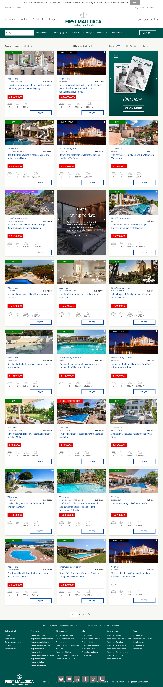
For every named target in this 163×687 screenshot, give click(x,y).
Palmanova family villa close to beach (129, 503)
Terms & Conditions (13, 642)
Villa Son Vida (87, 655)
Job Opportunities (148, 19)
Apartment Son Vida (115, 655)
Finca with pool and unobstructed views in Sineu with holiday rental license (79, 366)
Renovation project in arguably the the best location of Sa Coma (79, 156)
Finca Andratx (138, 635)
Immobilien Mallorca (68, 625)
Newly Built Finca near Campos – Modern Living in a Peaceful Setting (79, 575)
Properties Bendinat (39, 652)
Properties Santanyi (38, 659)
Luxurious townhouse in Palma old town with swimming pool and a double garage (29, 87)
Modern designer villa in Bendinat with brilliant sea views (26, 505)
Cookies (8, 645)
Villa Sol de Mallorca (90, 652)
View (40, 112)
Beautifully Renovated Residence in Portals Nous (131, 435)
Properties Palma (37, 662)
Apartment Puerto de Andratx (119, 639)
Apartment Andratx (114, 635)
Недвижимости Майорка (110, 625)
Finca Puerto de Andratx (142, 639)
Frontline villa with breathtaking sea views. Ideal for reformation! (28, 575)
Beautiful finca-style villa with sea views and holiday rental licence (28, 156)
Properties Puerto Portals (41, 645)
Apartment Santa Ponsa (116, 649)
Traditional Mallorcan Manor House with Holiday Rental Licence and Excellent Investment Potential (79, 507)
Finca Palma (137, 649)
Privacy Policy (10, 649)
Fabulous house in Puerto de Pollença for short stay (78, 296)
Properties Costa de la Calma (42, 655)
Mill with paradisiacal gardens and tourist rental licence (131, 296)
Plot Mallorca (61, 642)
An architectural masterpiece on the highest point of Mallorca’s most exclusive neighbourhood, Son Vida (80, 88)
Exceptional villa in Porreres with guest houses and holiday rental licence (130, 226)
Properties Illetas (37, 649)
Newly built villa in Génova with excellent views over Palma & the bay (130, 575)
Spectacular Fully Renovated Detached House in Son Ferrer (29, 366)
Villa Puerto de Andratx (91, 639)
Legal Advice (10, 639)
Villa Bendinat (87, 642)
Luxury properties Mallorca (67, 655)
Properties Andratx (38, 635)
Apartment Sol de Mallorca (117, 652)
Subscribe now (81, 235)
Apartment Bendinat (115, 642)
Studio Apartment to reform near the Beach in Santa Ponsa (81, 435)
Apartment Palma (114, 659)
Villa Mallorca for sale (64, 635)
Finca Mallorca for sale (65, 639)
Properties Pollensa (38, 665)
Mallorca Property (50, 625)
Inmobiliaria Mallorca (88, 625)
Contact (24, 19)
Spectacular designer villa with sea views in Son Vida (28, 296)
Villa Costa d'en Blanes (91, 645)
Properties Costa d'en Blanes (42, 639)
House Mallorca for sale (65, 659)
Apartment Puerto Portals (117, 645)
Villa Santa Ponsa (88, 649)
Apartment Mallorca (64, 652)
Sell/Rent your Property (46, 19)
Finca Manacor (138, 645)
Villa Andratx (87, 635)
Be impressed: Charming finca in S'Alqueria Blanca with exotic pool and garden (28, 226)
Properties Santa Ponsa (40, 642)
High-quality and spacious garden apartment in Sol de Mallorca (29, 435)
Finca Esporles (138, 642)
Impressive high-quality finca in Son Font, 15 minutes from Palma (132, 366)
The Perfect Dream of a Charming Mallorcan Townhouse (132, 156)
